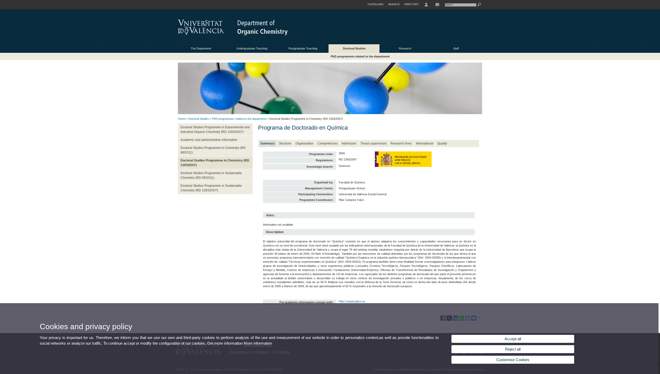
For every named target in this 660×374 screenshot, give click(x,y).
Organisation (304, 143)
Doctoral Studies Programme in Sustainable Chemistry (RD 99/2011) (211, 175)
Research (405, 48)
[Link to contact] (437, 4)
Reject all (513, 349)
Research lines (401, 143)
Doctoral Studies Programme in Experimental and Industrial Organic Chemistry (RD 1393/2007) (215, 129)
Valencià (394, 4)
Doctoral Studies (354, 48)
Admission (349, 143)
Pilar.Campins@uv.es (352, 301)
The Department (201, 48)
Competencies (327, 143)
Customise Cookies (513, 360)
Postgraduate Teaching (302, 48)
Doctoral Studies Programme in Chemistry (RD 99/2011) (213, 150)
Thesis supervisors (373, 143)
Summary (267, 143)
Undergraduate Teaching (251, 48)
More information (258, 343)
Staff (456, 48)
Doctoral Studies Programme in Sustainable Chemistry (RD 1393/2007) (211, 188)
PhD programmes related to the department (360, 56)
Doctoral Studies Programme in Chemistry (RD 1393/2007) (214, 163)
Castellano (375, 4)
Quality (442, 143)
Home (181, 118)
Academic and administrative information (208, 140)
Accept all (513, 339)
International (424, 143)
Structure (285, 143)
